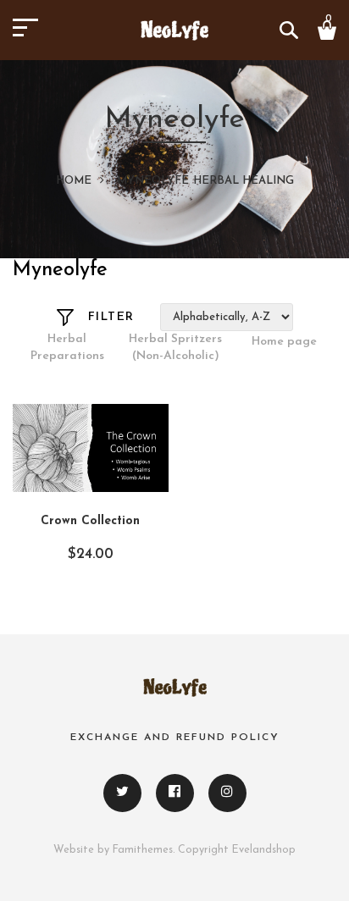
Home (73, 180)
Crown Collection (90, 521)
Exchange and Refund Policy (175, 737)
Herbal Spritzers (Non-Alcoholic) (175, 347)
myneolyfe (153, 180)
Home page (284, 341)
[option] (67, 348)
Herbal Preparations (67, 347)
